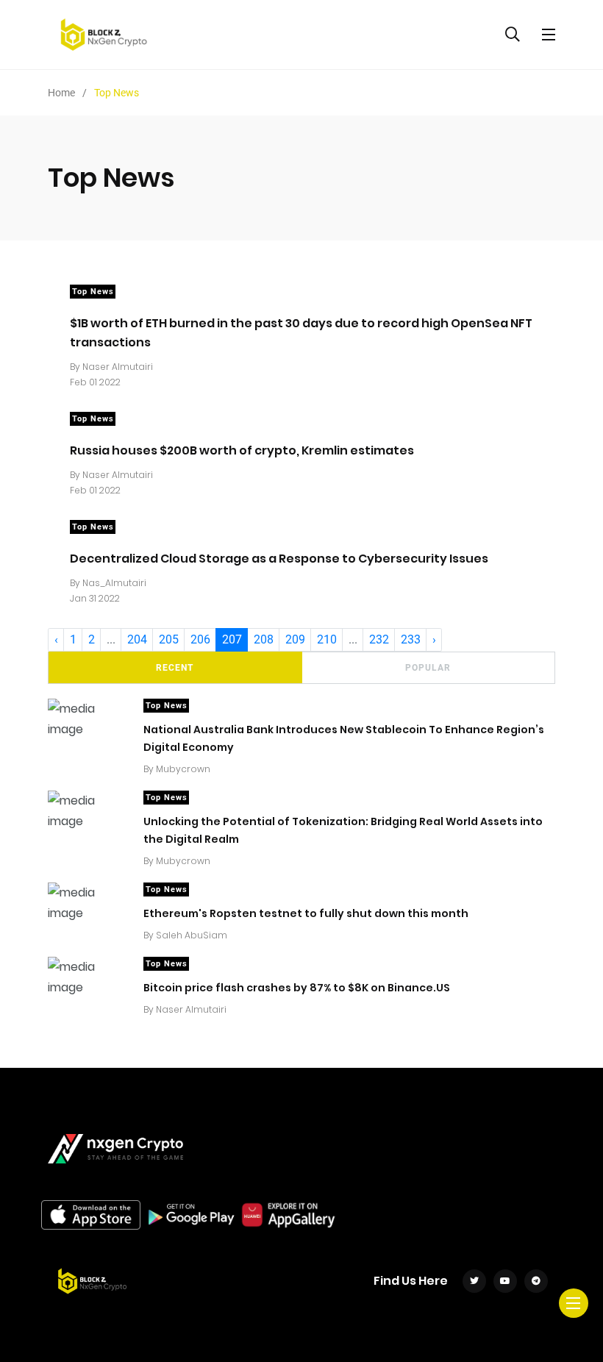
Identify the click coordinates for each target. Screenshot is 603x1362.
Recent (174, 668)
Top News (93, 291)
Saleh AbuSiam (191, 935)
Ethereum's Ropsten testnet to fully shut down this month (305, 912)
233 (411, 639)
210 (327, 639)
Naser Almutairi (117, 366)
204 (137, 639)
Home (61, 93)
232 (379, 639)
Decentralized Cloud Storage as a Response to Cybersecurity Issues (279, 557)
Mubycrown (183, 769)
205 (169, 639)
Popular (428, 668)
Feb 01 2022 (95, 382)
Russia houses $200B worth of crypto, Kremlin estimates (242, 449)
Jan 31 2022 (95, 598)
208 (264, 639)
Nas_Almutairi (114, 583)
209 (295, 639)
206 (200, 639)
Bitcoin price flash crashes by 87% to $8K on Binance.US (296, 987)
